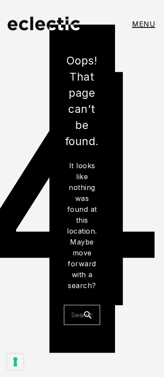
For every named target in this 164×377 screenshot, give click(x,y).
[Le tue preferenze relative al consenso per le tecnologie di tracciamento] (15, 361)
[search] (91, 314)
